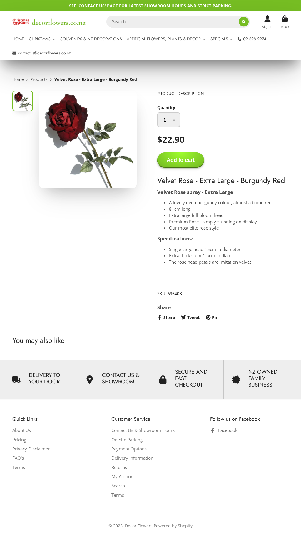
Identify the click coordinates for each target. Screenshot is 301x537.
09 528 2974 (254, 39)
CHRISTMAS (40, 39)
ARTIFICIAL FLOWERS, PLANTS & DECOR (164, 39)
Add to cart (181, 160)
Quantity (166, 107)
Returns (119, 467)
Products (39, 79)
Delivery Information (132, 458)
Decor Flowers (139, 525)
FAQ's (18, 458)
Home (18, 79)
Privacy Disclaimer (31, 449)
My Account (123, 476)
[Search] (244, 22)
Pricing (19, 440)
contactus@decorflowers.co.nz (44, 53)
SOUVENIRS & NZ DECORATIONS (91, 39)
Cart (285, 21)
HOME (18, 39)
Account (267, 21)
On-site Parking (127, 440)
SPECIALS (219, 39)
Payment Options (129, 449)
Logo (49, 22)
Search (118, 486)
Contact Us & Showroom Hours (143, 430)
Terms (18, 467)
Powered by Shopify (173, 525)
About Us (21, 430)
